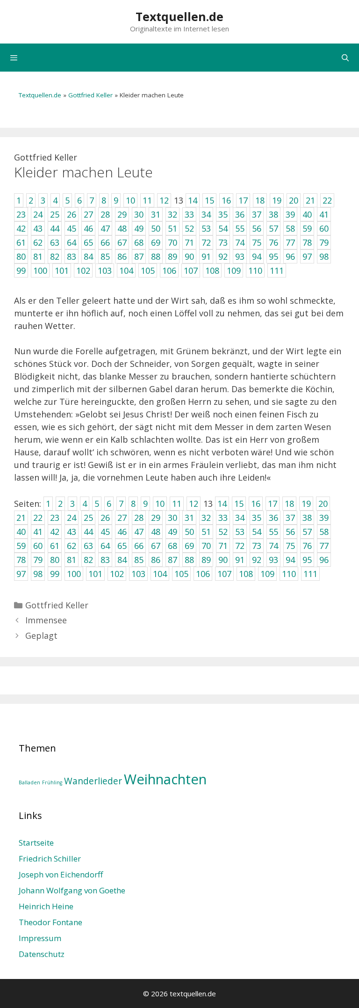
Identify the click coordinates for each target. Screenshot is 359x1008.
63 (88, 545)
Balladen (29, 782)
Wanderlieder (93, 781)
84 (122, 559)
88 (189, 559)
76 (307, 545)
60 (38, 545)
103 (138, 573)
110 (289, 573)
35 (256, 517)
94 (290, 559)
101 (95, 573)
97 (21, 573)
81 (71, 559)
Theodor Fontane (50, 922)
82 (88, 559)
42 (54, 531)
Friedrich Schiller (50, 858)
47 (139, 531)
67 (155, 545)
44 (88, 531)
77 (324, 545)
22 (38, 517)
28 (139, 517)
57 (307, 531)
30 (172, 517)
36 (273, 517)
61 (54, 545)
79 (38, 559)
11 (176, 503)
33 (223, 517)
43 (71, 531)
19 (306, 503)
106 (203, 573)
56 (290, 531)
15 (239, 503)
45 (105, 531)
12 (193, 503)
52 (223, 531)
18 (289, 503)
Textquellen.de (179, 16)
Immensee (46, 620)
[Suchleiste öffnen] (345, 58)
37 (290, 517)
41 (38, 531)
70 (206, 545)
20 (323, 503)
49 (172, 531)
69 (189, 545)
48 (155, 531)
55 (273, 531)
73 (256, 545)
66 (139, 545)
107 (224, 573)
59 (21, 545)
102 (117, 573)
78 (21, 559)
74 (273, 545)
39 (324, 517)
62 (71, 545)
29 (155, 517)
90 (223, 559)
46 (122, 531)
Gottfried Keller (90, 95)
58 (324, 531)
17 (272, 503)
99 (54, 573)
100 (74, 573)
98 (38, 573)
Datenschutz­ (42, 954)
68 (172, 545)
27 (122, 517)
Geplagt (41, 635)
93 (273, 559)
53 (239, 531)
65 (122, 545)
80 (54, 559)
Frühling (52, 782)
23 (54, 517)
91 (239, 559)
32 (206, 517)
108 (246, 573)
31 (189, 517)
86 (155, 559)
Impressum (40, 938)
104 (160, 573)
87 (172, 559)
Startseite (36, 842)
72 (239, 545)
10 (160, 503)
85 (139, 559)
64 (105, 545)
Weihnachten (165, 779)
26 (105, 517)
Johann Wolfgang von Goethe (72, 890)
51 (206, 531)
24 (71, 517)
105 (181, 573)
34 (239, 517)
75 (290, 545)
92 (256, 559)
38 (307, 517)
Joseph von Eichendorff (61, 874)
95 (307, 559)
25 (88, 517)
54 (256, 531)
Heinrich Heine (46, 906)
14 (222, 503)
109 (267, 573)
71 (223, 545)
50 (189, 531)
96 (324, 559)
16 (255, 503)
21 (21, 517)
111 (310, 573)
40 (21, 531)
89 (206, 559)
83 (105, 559)
